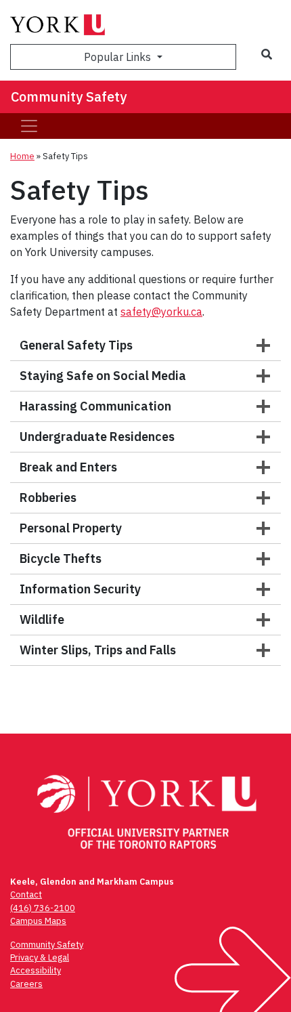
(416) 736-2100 (42, 908)
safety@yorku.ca (161, 311)
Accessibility (35, 970)
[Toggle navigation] (29, 126)
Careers (26, 984)
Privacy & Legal (39, 957)
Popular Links (119, 57)
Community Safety (69, 96)
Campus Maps (38, 921)
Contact (26, 894)
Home (22, 156)
